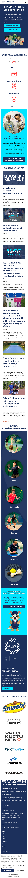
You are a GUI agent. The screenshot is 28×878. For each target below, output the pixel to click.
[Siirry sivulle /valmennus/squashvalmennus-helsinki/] (14, 521)
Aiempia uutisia (6, 421)
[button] (14, 874)
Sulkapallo (4, 838)
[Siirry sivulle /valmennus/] (14, 61)
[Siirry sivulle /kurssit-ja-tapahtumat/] (14, 74)
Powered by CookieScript (14, 876)
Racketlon (4, 846)
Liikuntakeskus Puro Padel (8, 813)
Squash (3, 843)
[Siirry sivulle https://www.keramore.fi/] (14, 749)
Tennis (3, 833)
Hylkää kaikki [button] (20, 870)
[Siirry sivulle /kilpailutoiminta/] (14, 86)
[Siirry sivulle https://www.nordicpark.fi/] (14, 761)
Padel (3, 836)
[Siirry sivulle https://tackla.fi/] (14, 773)
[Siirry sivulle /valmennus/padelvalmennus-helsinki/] (14, 470)
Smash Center (5, 810)
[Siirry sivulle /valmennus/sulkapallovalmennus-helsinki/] (14, 496)
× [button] (26, 855)
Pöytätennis (4, 841)
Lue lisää (3, 862)
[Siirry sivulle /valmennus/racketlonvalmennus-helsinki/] (14, 573)
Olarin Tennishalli (6, 822)
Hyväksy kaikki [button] (7, 870)
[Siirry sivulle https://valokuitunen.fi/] (14, 736)
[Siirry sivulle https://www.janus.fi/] (14, 721)
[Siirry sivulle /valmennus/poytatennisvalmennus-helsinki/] (14, 548)
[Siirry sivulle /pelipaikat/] (14, 99)
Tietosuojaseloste (6, 851)
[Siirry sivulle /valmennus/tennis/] (14, 445)
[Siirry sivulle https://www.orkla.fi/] (14, 707)
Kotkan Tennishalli (6, 827)
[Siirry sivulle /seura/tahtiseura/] (14, 649)
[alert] (14, 866)
